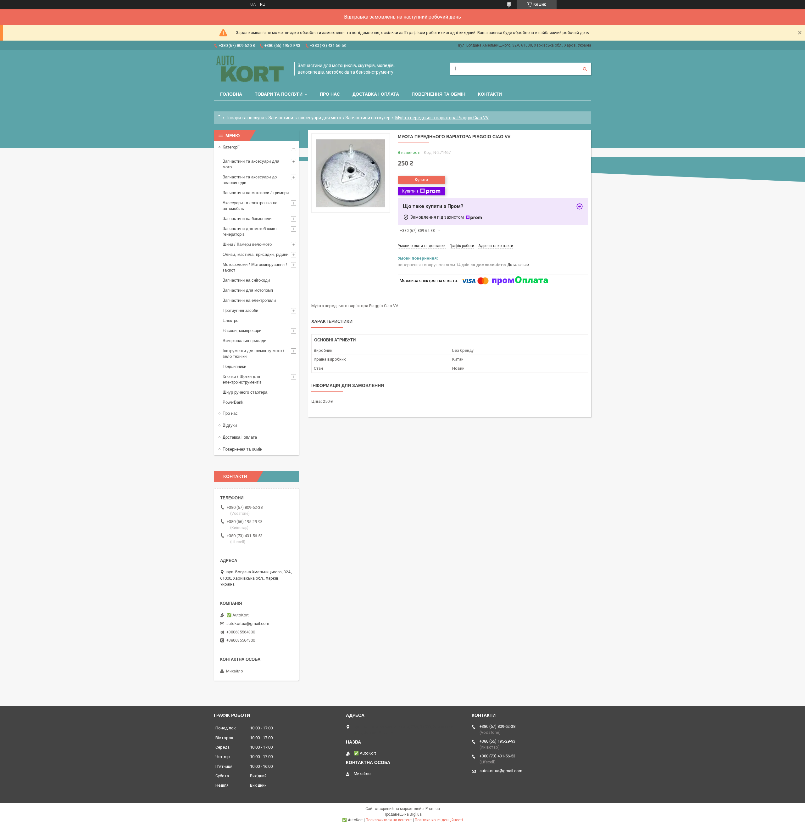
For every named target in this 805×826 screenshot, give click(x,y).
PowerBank (233, 402)
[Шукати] (585, 69)
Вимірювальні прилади (244, 340)
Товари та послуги (279, 94)
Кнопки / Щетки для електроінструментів (242, 379)
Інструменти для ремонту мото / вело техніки (253, 353)
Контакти (490, 94)
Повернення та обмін (438, 94)
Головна (231, 94)
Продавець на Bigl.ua (403, 814)
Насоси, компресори (242, 330)
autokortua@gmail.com (247, 623)
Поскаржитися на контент (389, 820)
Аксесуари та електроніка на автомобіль (250, 205)
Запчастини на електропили (249, 300)
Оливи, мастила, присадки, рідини (255, 254)
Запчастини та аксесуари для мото (305, 117)
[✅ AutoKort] (251, 69)
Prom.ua (432, 808)
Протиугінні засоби (240, 310)
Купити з (410, 191)
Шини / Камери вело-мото (247, 244)
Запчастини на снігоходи (246, 280)
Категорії (231, 147)
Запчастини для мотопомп (248, 290)
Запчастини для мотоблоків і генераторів (250, 231)
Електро (230, 320)
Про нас (330, 94)
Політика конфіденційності (439, 820)
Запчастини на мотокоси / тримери (256, 192)
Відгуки (230, 425)
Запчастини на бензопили (247, 218)
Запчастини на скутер (368, 117)
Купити (421, 179)
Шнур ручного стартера (245, 392)
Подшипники (234, 366)
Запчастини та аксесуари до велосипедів (250, 180)
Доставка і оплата (376, 94)
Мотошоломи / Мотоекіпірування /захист (255, 267)
